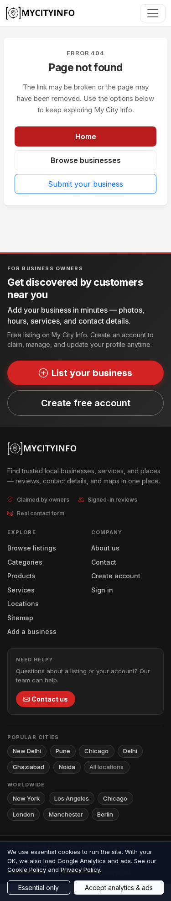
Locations (23, 604)
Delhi (130, 750)
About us (105, 548)
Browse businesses (86, 160)
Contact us (49, 699)
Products (21, 576)
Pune (63, 750)
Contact (103, 562)
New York (26, 798)
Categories (24, 562)
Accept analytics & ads (119, 887)
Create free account (85, 403)
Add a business (32, 631)
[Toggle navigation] (153, 13)
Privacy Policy (80, 869)
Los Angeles (71, 798)
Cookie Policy (26, 869)
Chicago (96, 750)
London (23, 814)
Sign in (102, 590)
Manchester (66, 814)
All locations (106, 766)
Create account (115, 576)
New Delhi (27, 750)
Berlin (105, 814)
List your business (92, 372)
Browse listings (31, 548)
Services (21, 590)
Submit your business (85, 184)
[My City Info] (41, 13)
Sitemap (20, 618)
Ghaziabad (28, 766)
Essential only (38, 887)
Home (85, 136)
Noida (67, 766)
